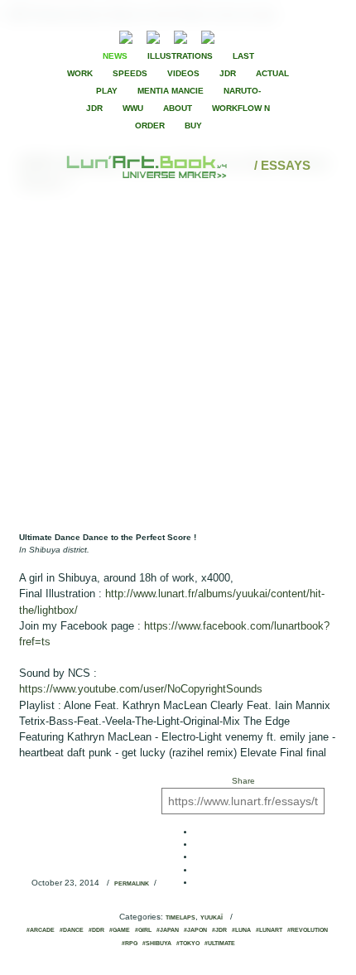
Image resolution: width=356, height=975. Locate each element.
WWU (133, 108)
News (115, 55)
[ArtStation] (180, 35)
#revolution (307, 930)
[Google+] (279, 35)
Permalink (131, 884)
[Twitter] (265, 35)
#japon (195, 930)
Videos (183, 73)
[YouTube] (233, 35)
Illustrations (180, 55)
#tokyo (188, 943)
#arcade (40, 930)
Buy (193, 125)
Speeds (130, 73)
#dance (72, 930)
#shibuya (156, 943)
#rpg (129, 943)
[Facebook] (251, 35)
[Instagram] (208, 35)
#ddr (96, 930)
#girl (143, 930)
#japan (167, 930)
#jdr (219, 930)
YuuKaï (211, 918)
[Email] (81, 35)
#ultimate (219, 943)
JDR (227, 73)
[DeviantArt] (153, 35)
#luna (241, 930)
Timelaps (180, 918)
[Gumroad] (126, 35)
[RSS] (101, 35)
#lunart (269, 930)
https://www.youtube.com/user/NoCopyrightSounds (140, 689)
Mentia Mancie (170, 90)
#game (119, 930)
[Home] (148, 165)
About (177, 108)
